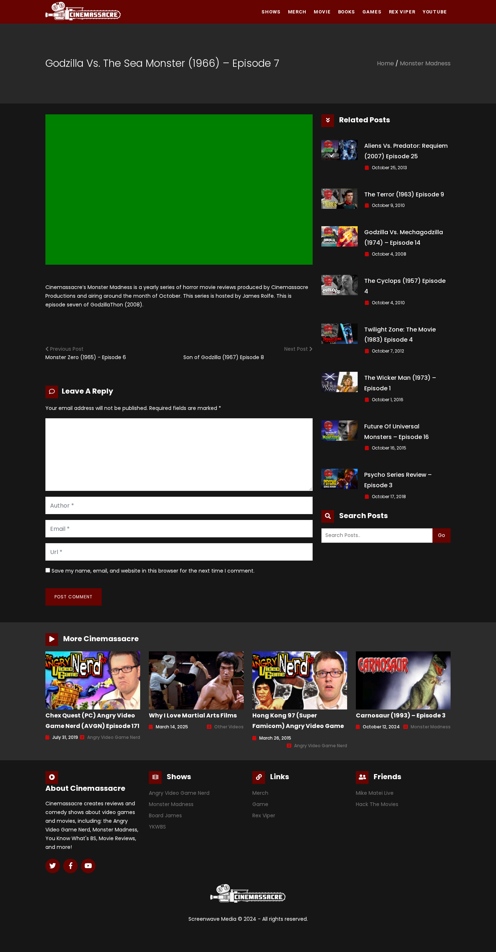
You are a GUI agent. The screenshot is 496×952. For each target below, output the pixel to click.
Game (260, 804)
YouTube (435, 12)
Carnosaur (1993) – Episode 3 (401, 715)
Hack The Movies (377, 804)
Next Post (296, 349)
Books (346, 12)
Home (385, 63)
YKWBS (157, 826)
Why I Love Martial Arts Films (193, 715)
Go (441, 535)
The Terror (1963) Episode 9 (404, 194)
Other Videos (229, 727)
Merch (297, 12)
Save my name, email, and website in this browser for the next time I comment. (153, 570)
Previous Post (66, 349)
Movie (322, 12)
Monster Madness (425, 63)
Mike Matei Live (375, 793)
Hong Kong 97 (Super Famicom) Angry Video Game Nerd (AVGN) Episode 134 (298, 726)
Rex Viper (402, 12)
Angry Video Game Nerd (113, 737)
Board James (165, 815)
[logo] (83, 11)
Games (372, 12)
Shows (271, 12)
